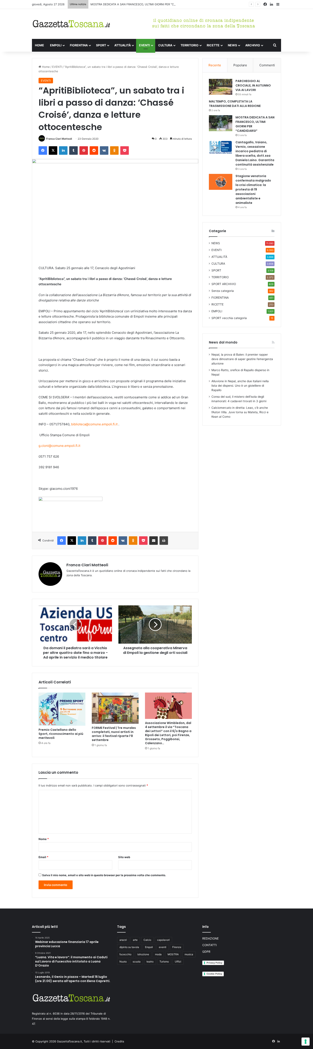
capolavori (163, 939)
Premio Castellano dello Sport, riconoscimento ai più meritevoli (61, 734)
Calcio (147, 939)
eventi (162, 947)
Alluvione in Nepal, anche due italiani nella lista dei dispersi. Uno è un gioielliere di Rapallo (240, 385)
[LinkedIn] (63, 150)
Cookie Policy (214, 973)
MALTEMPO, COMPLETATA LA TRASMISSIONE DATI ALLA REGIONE (235, 103)
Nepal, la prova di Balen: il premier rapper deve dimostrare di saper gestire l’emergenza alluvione (242, 359)
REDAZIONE (210, 938)
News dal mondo (223, 342)
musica (189, 954)
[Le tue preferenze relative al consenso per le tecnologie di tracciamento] (306, 1042)
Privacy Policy (214, 962)
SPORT (101, 45)
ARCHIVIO (252, 45)
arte (135, 939)
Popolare (240, 65)
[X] (53, 150)
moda (158, 954)
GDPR (206, 951)
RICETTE (213, 45)
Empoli (149, 947)
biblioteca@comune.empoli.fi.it (94, 424)
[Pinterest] (83, 150)
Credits (119, 1041)
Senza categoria (222, 290)
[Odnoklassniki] (114, 150)
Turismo (164, 961)
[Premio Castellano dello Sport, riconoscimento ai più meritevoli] (62, 709)
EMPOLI (56, 45)
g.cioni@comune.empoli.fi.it (59, 446)
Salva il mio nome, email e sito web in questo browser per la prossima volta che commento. (104, 875)
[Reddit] (94, 150)
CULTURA (165, 45)
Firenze (176, 947)
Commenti (267, 65)
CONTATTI (209, 945)
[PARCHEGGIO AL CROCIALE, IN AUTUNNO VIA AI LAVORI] (220, 87)
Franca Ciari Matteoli (59, 138)
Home (45, 66)
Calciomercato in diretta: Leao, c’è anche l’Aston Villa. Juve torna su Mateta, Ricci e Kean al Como (239, 412)
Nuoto (123, 961)
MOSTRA (173, 954)
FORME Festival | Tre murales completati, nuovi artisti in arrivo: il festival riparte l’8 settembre (114, 734)
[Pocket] (124, 150)
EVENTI (144, 45)
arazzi (123, 939)
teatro (150, 961)
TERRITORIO (189, 45)
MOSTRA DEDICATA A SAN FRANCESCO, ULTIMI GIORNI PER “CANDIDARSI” (139, 4)
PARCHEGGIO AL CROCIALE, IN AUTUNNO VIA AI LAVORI (253, 85)
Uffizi (178, 961)
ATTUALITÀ (122, 45)
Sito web (124, 857)
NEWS (232, 45)
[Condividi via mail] (153, 540)
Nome (44, 839)
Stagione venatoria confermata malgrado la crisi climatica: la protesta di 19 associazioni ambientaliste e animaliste (253, 189)
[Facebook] (43, 150)
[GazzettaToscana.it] (71, 23)
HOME (39, 45)
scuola (137, 961)
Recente (214, 65)
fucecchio (125, 954)
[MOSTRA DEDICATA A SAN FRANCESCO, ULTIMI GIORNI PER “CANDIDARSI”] (220, 123)
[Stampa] (163, 540)
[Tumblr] (73, 150)
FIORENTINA (79, 45)
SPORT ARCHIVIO (223, 284)
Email (43, 857)
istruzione (143, 954)
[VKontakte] (104, 150)
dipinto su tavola (129, 947)
